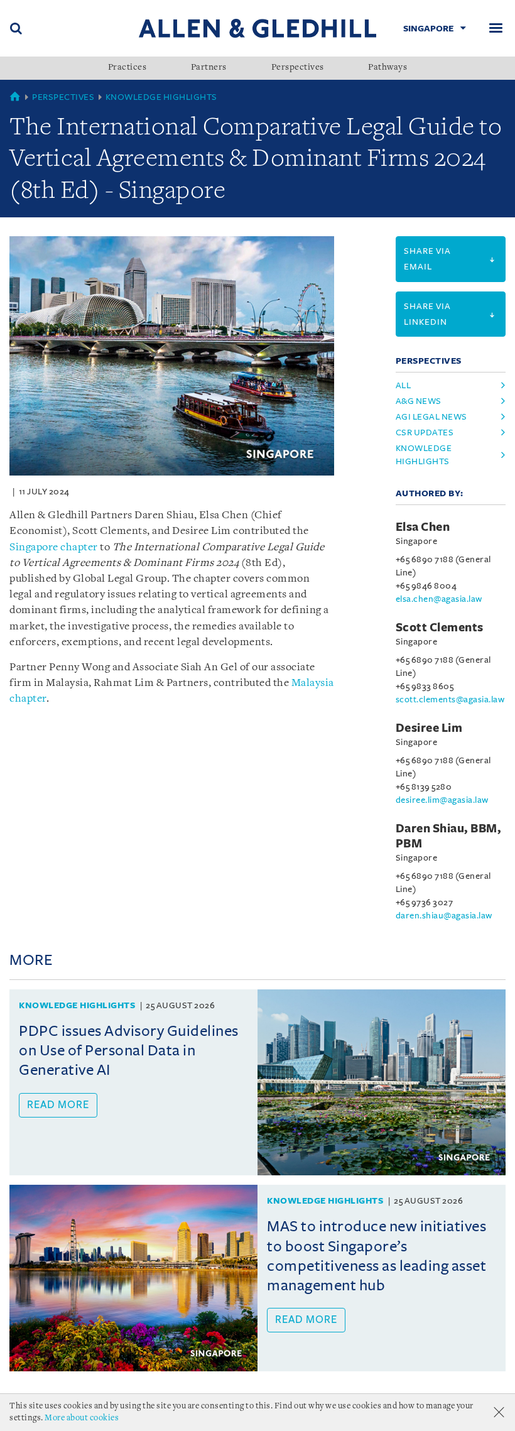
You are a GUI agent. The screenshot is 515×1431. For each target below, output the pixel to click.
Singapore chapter (53, 547)
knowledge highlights (424, 454)
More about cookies (82, 1418)
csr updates (425, 432)
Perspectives (297, 67)
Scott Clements (440, 627)
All (403, 385)
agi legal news (431, 417)
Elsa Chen (423, 527)
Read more (58, 1105)
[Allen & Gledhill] (257, 28)
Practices (127, 67)
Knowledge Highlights (161, 97)
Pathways (387, 67)
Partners (209, 67)
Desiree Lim (429, 728)
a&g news (419, 401)
